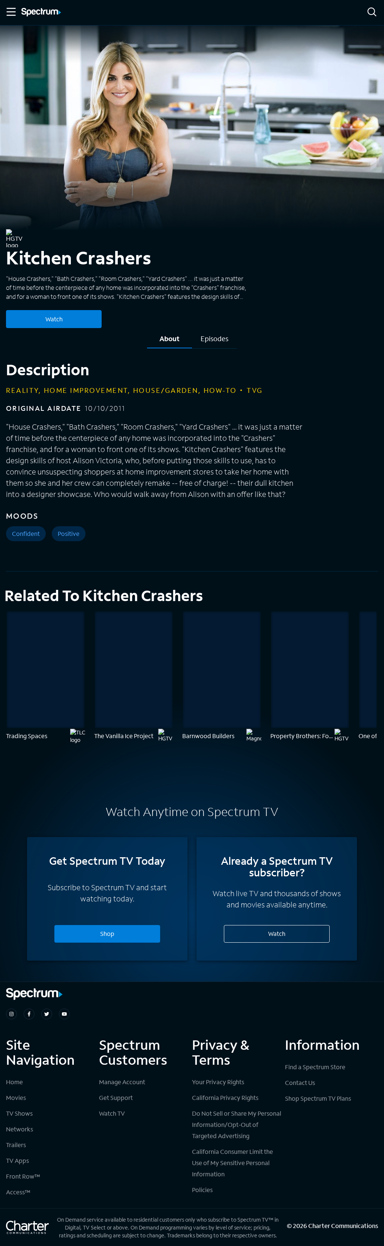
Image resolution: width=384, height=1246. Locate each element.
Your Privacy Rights (218, 1082)
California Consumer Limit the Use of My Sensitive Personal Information (232, 1163)
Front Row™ (23, 1176)
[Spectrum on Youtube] (64, 1014)
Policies (202, 1190)
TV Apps (17, 1160)
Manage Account (122, 1082)
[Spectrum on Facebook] (29, 1014)
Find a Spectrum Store (315, 1067)
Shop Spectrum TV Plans (318, 1098)
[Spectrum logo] (41, 13)
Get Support (116, 1097)
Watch (54, 319)
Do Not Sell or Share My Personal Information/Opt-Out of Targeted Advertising (236, 1124)
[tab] (169, 341)
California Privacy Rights (225, 1097)
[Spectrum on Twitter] (46, 1014)
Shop (107, 933)
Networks (19, 1129)
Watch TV (112, 1113)
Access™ (18, 1192)
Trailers (16, 1145)
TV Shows (19, 1113)
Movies (16, 1097)
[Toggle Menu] (10, 12)
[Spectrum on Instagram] (11, 1014)
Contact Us (300, 1082)
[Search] (372, 12)
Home (14, 1082)
